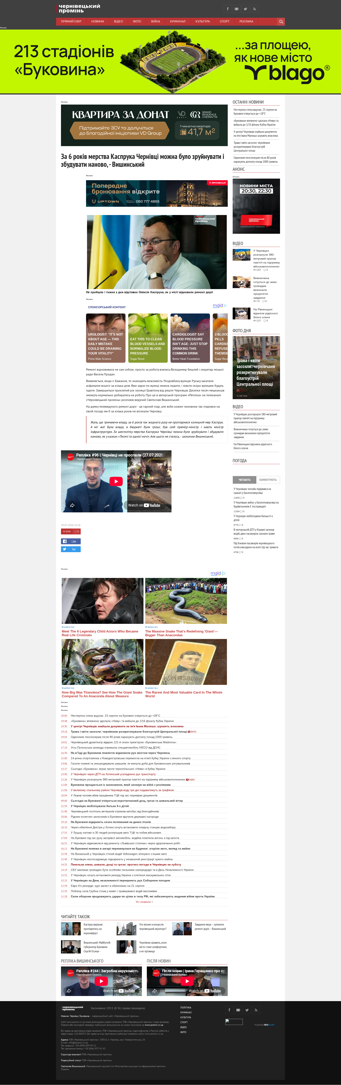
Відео (118, 22)
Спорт (225, 22)
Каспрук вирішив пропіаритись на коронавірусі (93, 928)
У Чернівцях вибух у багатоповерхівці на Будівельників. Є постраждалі (256, 504)
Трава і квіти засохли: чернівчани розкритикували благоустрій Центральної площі (252, 146)
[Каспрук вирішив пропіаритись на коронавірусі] (71, 928)
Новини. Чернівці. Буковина (75, 1016)
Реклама (246, 22)
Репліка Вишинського (82, 961)
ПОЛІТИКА (185, 1007)
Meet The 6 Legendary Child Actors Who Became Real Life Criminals (100, 633)
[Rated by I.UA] (234, 1024)
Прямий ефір (71, 22)
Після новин (159, 961)
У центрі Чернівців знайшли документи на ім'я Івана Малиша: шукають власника (256, 133)
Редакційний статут (71, 1060)
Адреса (64, 1040)
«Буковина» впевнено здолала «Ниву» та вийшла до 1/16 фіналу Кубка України (256, 122)
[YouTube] (237, 9)
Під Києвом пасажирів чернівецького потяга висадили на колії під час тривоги (256, 545)
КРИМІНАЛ (185, 1012)
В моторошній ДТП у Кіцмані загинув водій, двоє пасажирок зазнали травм (254, 531)
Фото (137, 22)
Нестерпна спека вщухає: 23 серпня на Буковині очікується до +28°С (255, 111)
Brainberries (68, 627)
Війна (155, 22)
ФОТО (183, 1032)
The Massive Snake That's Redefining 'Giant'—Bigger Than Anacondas (181, 633)
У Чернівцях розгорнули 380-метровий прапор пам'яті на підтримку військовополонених (255, 418)
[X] (245, 9)
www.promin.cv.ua (154, 1025)
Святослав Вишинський (73, 1066)
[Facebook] (228, 9)
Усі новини (143, 902)
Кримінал (177, 22)
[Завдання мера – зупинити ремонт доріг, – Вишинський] (182, 928)
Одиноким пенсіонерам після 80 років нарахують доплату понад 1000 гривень (256, 159)
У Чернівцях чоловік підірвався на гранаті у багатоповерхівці (252, 491)
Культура (203, 22)
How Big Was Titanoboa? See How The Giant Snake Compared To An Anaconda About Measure (102, 694)
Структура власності (71, 1054)
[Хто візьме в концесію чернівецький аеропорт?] (126, 928)
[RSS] (254, 9)
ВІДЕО (183, 1027)
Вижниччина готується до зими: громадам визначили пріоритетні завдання (252, 433)
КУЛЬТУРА (185, 1017)
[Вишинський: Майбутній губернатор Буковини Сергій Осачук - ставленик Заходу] (71, 946)
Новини (97, 22)
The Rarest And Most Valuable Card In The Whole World (183, 694)
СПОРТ (184, 1022)
